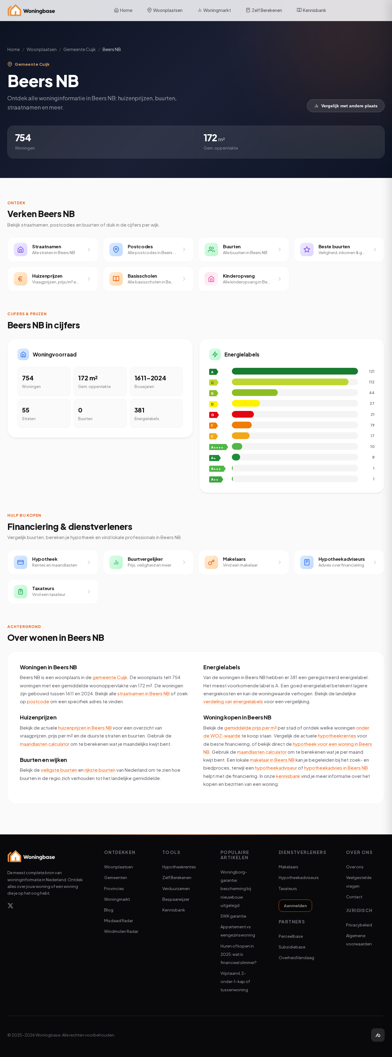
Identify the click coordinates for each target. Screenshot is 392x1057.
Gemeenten (115, 877)
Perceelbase (291, 936)
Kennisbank (314, 10)
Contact (354, 896)
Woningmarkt (217, 10)
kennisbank (288, 776)
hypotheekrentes (337, 735)
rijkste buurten (100, 770)
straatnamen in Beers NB (143, 693)
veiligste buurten (59, 770)
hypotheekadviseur (276, 768)
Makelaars (288, 866)
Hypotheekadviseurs (299, 877)
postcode (38, 701)
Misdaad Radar (118, 920)
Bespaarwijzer (175, 899)
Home (126, 10)
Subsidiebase (292, 946)
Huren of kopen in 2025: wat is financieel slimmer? (238, 954)
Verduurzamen (176, 888)
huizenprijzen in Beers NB (85, 727)
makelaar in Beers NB (272, 760)
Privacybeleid (359, 924)
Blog (108, 909)
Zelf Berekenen (267, 10)
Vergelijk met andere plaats (349, 105)
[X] (10, 907)
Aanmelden (295, 905)
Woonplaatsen (168, 10)
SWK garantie (233, 916)
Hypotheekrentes (179, 866)
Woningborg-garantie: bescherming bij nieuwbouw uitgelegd (236, 889)
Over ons (355, 866)
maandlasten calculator (45, 744)
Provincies (114, 888)
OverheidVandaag (296, 957)
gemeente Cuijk (109, 677)
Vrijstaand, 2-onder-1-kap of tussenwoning (235, 981)
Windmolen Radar (121, 931)
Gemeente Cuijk (79, 49)
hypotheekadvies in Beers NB (336, 768)
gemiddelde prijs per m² (250, 727)
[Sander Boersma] (378, 1035)
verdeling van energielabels (233, 701)
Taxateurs (288, 888)
